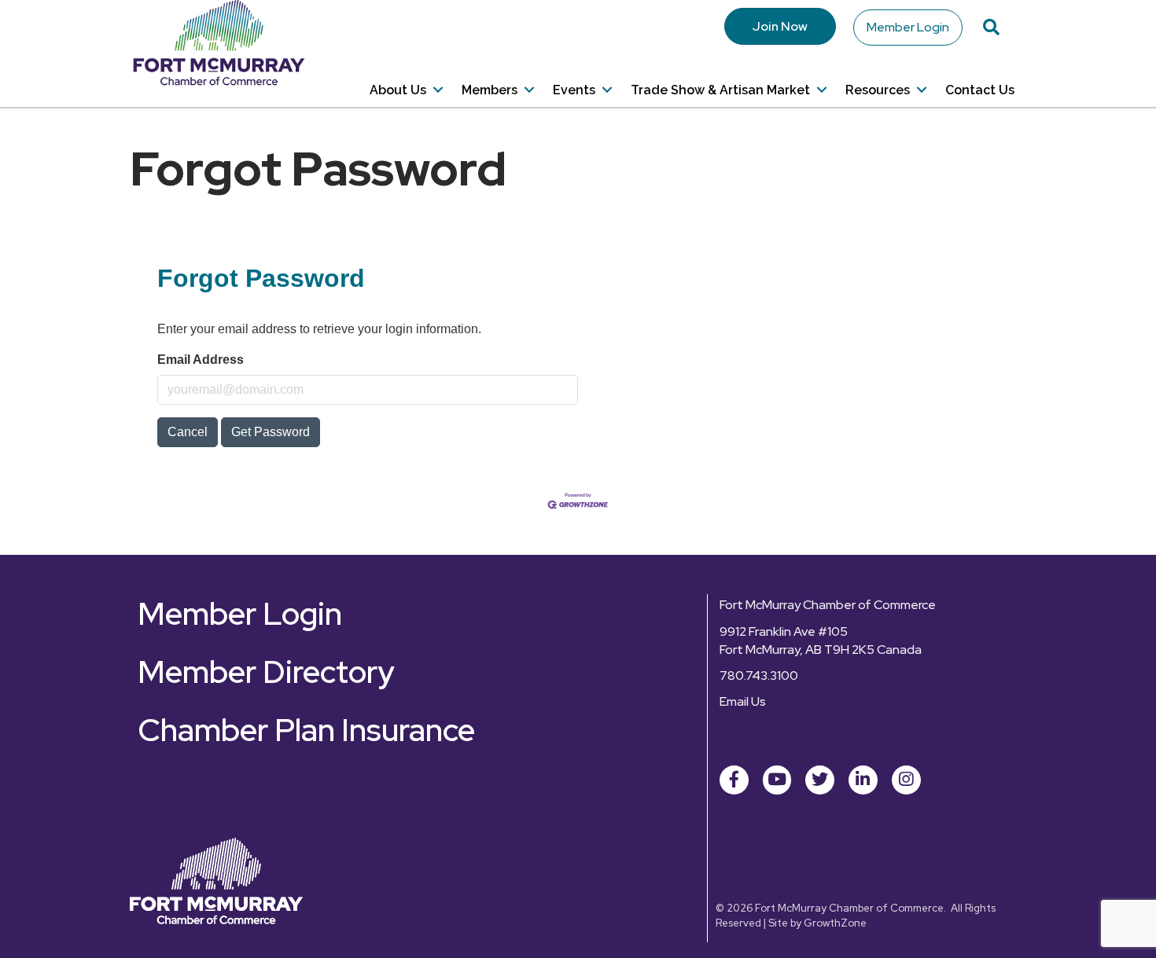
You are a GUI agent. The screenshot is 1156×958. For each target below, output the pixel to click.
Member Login (908, 27)
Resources (877, 90)
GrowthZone (835, 923)
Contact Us (979, 90)
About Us (398, 90)
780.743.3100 (759, 675)
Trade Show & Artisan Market (720, 90)
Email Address (200, 359)
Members (489, 90)
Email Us (743, 701)
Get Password (270, 432)
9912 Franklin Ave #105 (784, 631)
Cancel (188, 432)
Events (574, 90)
